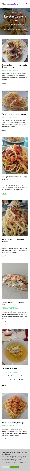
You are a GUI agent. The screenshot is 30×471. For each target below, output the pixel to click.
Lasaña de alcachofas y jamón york (14, 303)
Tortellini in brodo (9, 368)
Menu (26, 3)
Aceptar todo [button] (14, 467)
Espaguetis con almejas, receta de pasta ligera (14, 66)
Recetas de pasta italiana (10, 70)
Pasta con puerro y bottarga (13, 422)
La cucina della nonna (8, 307)
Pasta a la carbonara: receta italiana (13, 240)
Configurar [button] (5, 467)
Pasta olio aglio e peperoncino (14, 114)
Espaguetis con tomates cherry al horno (14, 177)
